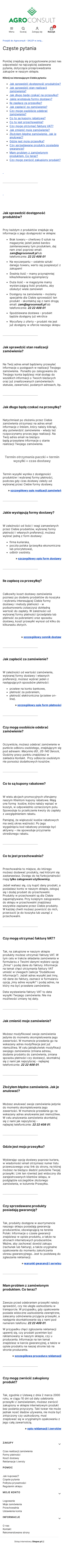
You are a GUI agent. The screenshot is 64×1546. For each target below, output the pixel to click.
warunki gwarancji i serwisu (42, 1263)
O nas (6, 1525)
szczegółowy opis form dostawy (39, 558)
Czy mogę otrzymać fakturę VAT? (31, 126)
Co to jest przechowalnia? (26, 122)
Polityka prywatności (14, 1482)
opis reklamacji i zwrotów (44, 1428)
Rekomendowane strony (16, 1532)
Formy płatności (11, 1454)
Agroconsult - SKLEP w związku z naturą (23, 40)
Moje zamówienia (12, 1504)
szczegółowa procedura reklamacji (38, 1356)
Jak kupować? (11, 1476)
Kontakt (7, 1529)
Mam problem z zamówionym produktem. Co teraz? (29, 154)
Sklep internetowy (28, 1541)
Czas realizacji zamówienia (18, 1451)
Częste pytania (11, 1479)
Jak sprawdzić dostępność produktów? (35, 83)
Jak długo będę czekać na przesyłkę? (34, 95)
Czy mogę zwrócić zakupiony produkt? (35, 160)
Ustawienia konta (12, 1511)
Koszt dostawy (11, 1458)
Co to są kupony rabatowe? (28, 118)
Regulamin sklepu (12, 1486)
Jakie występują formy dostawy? (31, 99)
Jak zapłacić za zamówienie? (28, 107)
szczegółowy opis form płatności (39, 705)
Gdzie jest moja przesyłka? (27, 141)
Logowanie (9, 1500)
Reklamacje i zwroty (14, 1461)
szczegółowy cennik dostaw (42, 637)
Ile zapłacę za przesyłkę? (26, 103)
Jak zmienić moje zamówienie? (30, 130)
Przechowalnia (11, 1507)
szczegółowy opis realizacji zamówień (35, 490)
